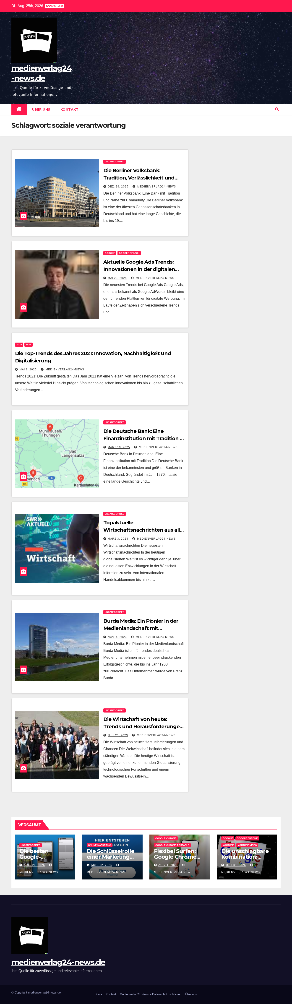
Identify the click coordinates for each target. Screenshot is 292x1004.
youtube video (247, 845)
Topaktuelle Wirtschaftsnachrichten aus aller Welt (144, 530)
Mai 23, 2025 (117, 278)
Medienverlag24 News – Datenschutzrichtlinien (150, 994)
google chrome (165, 838)
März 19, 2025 (119, 447)
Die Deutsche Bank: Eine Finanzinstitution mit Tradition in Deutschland (143, 438)
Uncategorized (114, 161)
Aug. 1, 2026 (168, 865)
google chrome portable (172, 845)
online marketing (99, 845)
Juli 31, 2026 (236, 865)
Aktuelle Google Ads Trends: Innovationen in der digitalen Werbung (139, 269)
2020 (19, 344)
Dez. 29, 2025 (118, 186)
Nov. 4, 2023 (117, 637)
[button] (277, 109)
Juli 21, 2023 (118, 735)
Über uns (41, 109)
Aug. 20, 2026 (34, 865)
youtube (228, 845)
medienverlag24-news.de (58, 962)
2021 (28, 344)
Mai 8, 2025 (28, 369)
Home (98, 994)
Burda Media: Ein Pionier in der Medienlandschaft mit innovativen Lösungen (140, 628)
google (110, 253)
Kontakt (69, 109)
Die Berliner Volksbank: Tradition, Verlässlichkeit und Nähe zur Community (139, 177)
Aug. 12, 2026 (101, 865)
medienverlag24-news (156, 186)
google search (129, 253)
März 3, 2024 (118, 538)
